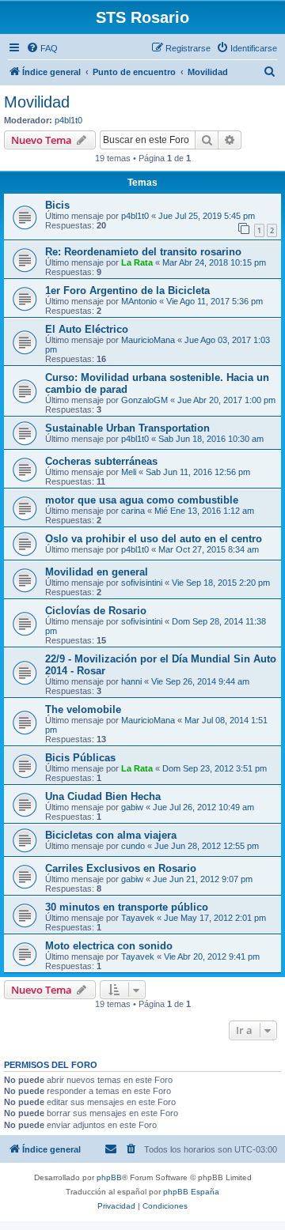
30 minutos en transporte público (126, 907)
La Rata (137, 262)
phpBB (109, 1177)
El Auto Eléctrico (86, 329)
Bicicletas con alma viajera (111, 835)
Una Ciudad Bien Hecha (103, 796)
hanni (131, 681)
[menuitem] (42, 48)
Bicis (57, 205)
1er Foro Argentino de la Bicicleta (127, 290)
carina (133, 510)
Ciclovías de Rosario (95, 611)
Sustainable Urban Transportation (127, 428)
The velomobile (83, 709)
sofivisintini (141, 582)
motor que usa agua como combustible (141, 500)
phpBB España (191, 1191)
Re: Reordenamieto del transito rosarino (143, 252)
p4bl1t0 (68, 120)
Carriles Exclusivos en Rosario (120, 868)
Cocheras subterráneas (101, 461)
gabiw (132, 807)
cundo (133, 846)
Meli (128, 472)
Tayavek (137, 917)
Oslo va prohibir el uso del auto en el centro (153, 539)
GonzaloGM (144, 400)
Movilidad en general (96, 572)
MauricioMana (148, 340)
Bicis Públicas (80, 758)
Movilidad (37, 102)
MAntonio (139, 301)
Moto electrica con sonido (109, 946)
